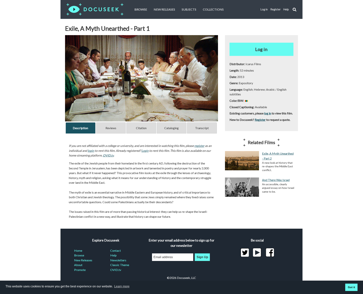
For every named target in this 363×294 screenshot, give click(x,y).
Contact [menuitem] (115, 250)
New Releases (164, 9)
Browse (140, 9)
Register (275, 9)
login (91, 150)
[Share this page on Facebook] (270, 252)
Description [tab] (80, 128)
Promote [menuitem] (80, 270)
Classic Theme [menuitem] (119, 265)
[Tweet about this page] (244, 252)
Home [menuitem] (78, 250)
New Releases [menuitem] (83, 260)
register (199, 145)
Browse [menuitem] (79, 255)
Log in (264, 9)
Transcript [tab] (202, 128)
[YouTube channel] (257, 252)
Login (145, 150)
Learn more (122, 286)
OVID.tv (108, 155)
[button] (294, 9)
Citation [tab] (141, 128)
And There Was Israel (276, 180)
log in (267, 113)
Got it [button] (351, 287)
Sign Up (202, 257)
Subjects (189, 9)
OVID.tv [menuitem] (115, 270)
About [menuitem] (78, 265)
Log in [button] (261, 49)
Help (286, 9)
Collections (213, 9)
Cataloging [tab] (171, 128)
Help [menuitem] (113, 255)
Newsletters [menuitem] (118, 260)
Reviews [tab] (110, 128)
